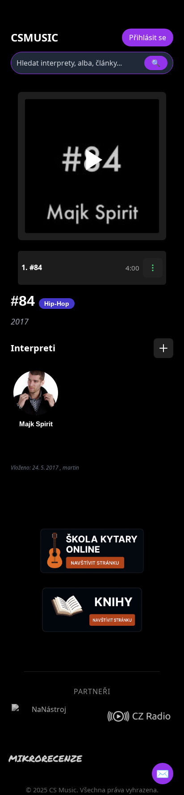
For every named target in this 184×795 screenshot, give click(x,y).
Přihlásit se (147, 37)
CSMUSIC (34, 37)
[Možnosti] (153, 268)
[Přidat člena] (163, 348)
